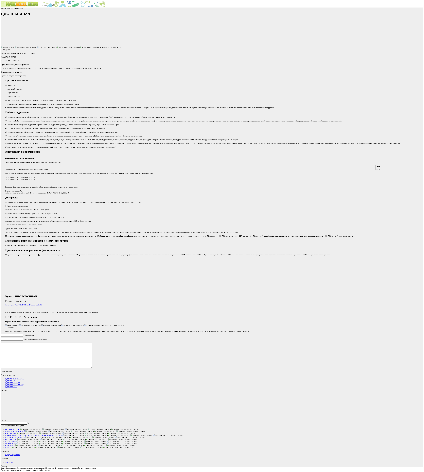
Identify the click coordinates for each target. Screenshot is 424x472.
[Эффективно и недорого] (90, 47)
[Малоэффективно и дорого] (26, 47)
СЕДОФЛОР (10, 445)
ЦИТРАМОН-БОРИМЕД (14, 385)
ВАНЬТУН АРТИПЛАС (14, 437)
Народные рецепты (12, 455)
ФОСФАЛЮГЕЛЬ (12, 429)
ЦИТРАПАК (10, 381)
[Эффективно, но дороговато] (68, 47)
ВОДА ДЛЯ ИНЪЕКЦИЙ (15, 431)
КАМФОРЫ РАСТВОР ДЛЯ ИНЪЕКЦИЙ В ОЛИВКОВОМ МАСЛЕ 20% (33, 435)
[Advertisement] (17, 32)
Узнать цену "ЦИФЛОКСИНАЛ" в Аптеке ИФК (23, 305)
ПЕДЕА (8, 447)
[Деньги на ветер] (8, 47)
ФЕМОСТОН (10, 443)
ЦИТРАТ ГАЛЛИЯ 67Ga (14, 379)
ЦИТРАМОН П (11, 387)
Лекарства (9, 462)
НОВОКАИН (10, 441)
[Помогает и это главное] (47, 47)
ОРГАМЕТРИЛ (11, 439)
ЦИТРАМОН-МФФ (12, 383)
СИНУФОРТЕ (10, 433)
